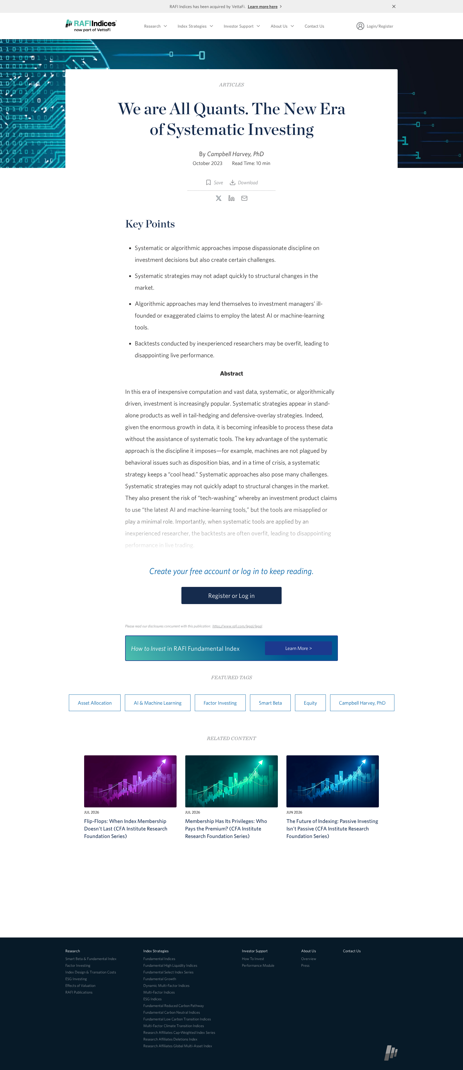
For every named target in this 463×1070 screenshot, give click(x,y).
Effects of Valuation (80, 985)
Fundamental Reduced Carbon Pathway (173, 1005)
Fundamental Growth (159, 979)
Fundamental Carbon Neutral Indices (171, 1012)
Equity (310, 703)
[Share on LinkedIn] (231, 198)
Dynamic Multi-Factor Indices (166, 985)
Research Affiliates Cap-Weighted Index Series (179, 1032)
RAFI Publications (78, 992)
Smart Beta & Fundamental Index (91, 959)
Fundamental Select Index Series (168, 972)
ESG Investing (76, 979)
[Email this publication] (244, 198)
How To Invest (253, 959)
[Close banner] (394, 6)
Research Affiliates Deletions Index (170, 1039)
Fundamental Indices (159, 959)
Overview (308, 959)
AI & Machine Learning (158, 703)
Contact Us (314, 26)
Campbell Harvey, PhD (362, 703)
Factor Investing (220, 703)
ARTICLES (231, 85)
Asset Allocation (95, 703)
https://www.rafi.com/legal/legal (237, 626)
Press (305, 965)
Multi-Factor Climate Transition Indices (173, 1026)
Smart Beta (270, 703)
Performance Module (258, 965)
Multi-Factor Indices (159, 992)
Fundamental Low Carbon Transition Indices (177, 1019)
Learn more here (263, 6)
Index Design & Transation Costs (90, 972)
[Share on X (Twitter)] (218, 198)
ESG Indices (152, 999)
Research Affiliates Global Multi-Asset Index (177, 1046)
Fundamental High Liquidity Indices (170, 965)
